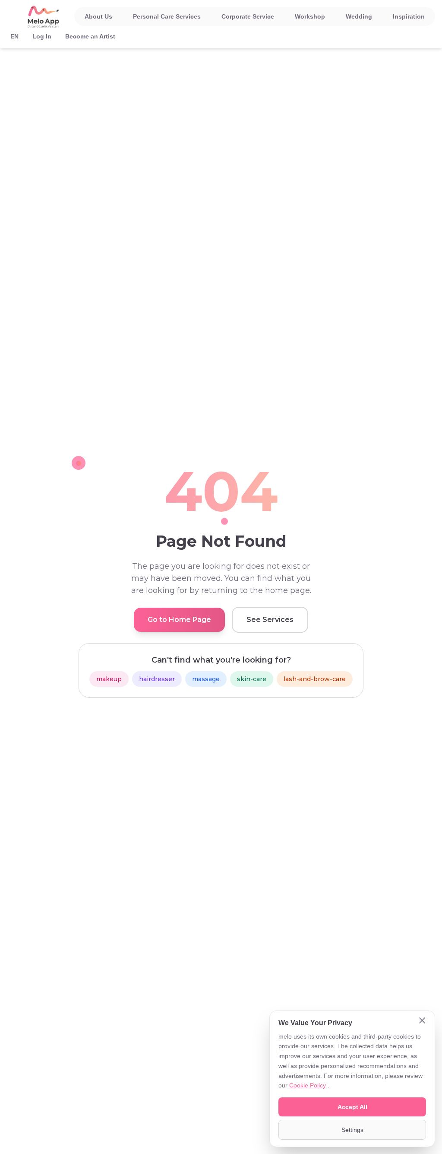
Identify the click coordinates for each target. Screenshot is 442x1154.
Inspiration (409, 16)
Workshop (310, 16)
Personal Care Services (167, 16)
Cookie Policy (307, 1085)
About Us (98, 16)
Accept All (352, 1106)
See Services (270, 619)
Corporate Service (247, 16)
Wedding (359, 16)
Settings (352, 1129)
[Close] (422, 1021)
